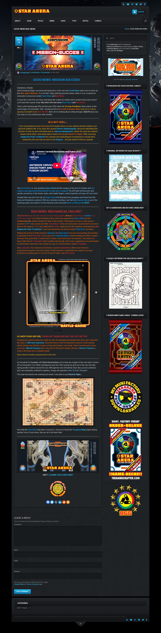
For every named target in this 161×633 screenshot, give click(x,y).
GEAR (29, 21)
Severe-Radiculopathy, (67, 129)
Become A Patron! (132, 79)
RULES (40, 21)
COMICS (98, 21)
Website (17, 571)
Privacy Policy (18, 584)
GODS (63, 21)
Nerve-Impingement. (64, 131)
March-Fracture (33, 348)
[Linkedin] (60, 502)
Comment (18, 524)
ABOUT (18, 21)
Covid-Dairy (74, 90)
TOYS (74, 21)
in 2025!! (78, 203)
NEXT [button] (96, 292)
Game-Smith (50, 188)
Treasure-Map (78, 430)
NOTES (85, 21)
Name (16, 550)
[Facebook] (48, 502)
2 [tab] (58, 330)
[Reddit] (64, 502)
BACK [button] (20, 292)
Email (16, 561)
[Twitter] (52, 502)
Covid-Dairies (35, 73)
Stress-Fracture (86, 348)
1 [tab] (55, 330)
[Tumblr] (56, 502)
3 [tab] (60, 330)
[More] (68, 502)
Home (127, 29)
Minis (52, 21)
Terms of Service (33, 584)
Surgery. (59, 139)
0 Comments (45, 73)
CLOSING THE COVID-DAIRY (61, 475)
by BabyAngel (24, 73)
